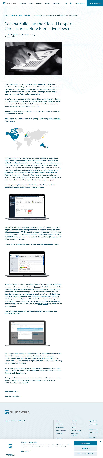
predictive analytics (30, 294)
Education (73, 427)
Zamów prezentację (95, 3)
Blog (20, 15)
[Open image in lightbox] (33, 139)
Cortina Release (39, 84)
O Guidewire (56, 3)
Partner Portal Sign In (92, 438)
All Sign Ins (94, 421)
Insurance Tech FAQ (76, 430)
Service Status (59, 439)
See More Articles (10, 391)
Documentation (60, 427)
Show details (24, 451)
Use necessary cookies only (85, 453)
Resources (14, 15)
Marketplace (59, 433)
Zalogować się (81, 3)
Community (74, 421)
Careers (58, 421)
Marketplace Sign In (93, 433)
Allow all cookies (85, 443)
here (6, 370)
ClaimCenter (9, 294)
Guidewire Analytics (42, 99)
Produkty (23, 3)
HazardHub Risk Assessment (75, 434)
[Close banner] (100, 441)
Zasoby (47, 3)
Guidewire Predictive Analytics (35, 170)
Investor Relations (61, 430)
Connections (59, 424)
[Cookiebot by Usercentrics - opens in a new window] (10, 455)
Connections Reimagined (14, 373)
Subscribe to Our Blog (12, 396)
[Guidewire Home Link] (17, 412)
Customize (85, 448)
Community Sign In (93, 425)
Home (6, 15)
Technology (27, 15)
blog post (17, 84)
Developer (73, 424)
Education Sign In (93, 429)
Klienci (31, 3)
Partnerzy (39, 3)
